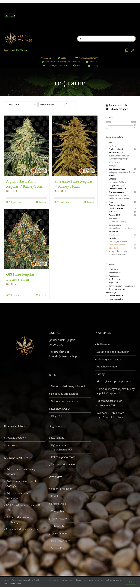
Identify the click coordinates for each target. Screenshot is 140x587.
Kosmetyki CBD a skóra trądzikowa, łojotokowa (110, 415)
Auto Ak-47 (57, 526)
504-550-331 (61, 351)
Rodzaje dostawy (16, 437)
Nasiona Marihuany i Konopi (68, 386)
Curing (100, 374)
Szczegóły (43, 202)
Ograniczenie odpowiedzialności (62, 447)
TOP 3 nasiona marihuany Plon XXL (24, 508)
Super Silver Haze (61, 489)
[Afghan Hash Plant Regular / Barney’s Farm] (26, 146)
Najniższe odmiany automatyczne (17, 496)
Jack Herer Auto (60, 541)
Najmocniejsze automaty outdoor (20, 472)
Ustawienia (15, 583)
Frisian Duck (58, 503)
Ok (130, 582)
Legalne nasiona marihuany (112, 351)
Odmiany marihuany (108, 359)
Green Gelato (59, 518)
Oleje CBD (57, 416)
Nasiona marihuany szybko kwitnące (22, 484)
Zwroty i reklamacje (63, 464)
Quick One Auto (60, 533)
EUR (12, 15)
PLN (7, 15)
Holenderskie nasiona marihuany (19, 520)
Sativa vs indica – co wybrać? (23, 529)
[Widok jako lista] (72, 104)
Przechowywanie (106, 366)
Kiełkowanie (103, 344)
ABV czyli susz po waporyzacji (114, 381)
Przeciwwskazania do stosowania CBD (109, 403)
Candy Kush (58, 511)
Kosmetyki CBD (60, 408)
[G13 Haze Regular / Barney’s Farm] (26, 239)
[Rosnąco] (35, 104)
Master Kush (58, 548)
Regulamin (57, 437)
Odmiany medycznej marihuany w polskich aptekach (115, 391)
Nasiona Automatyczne (65, 401)
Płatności (11, 445)
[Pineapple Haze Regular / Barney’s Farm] (74, 146)
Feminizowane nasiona (64, 393)
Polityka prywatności (63, 457)
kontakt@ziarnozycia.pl (63, 356)
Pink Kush (57, 496)
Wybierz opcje (14, 202)
